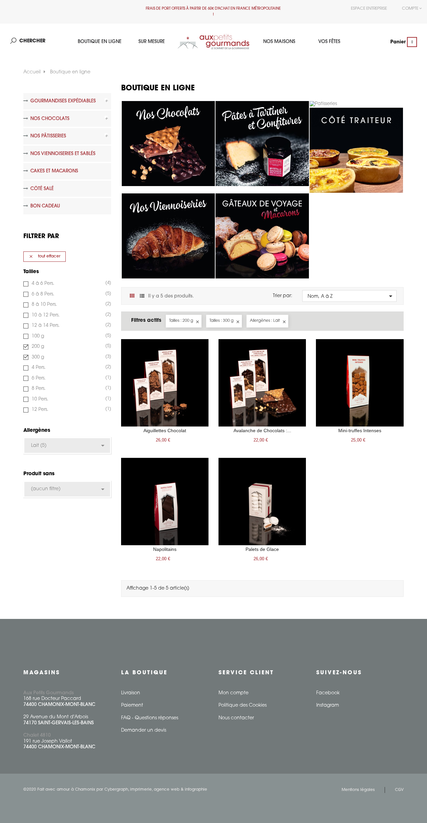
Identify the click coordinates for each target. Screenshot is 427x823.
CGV (399, 790)
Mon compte (234, 693)
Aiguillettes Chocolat (164, 430)
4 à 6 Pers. (70, 283)
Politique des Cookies (243, 705)
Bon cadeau (45, 206)
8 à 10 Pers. (70, 304)
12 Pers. (70, 409)
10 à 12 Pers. (70, 315)
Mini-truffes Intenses (359, 430)
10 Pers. (70, 399)
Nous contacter (236, 718)
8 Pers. (70, 388)
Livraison (130, 693)
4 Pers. (70, 367)
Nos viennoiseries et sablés (62, 153)
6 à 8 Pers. (70, 294)
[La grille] (132, 296)
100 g (70, 336)
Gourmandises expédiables (63, 101)
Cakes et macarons (54, 171)
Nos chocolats (49, 118)
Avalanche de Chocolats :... (262, 430)
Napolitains (164, 549)
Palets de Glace (262, 549)
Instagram (327, 705)
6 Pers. (70, 378)
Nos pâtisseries (48, 136)
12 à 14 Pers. (70, 325)
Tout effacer (44, 256)
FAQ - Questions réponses (149, 718)
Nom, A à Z (351, 296)
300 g (70, 357)
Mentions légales (358, 790)
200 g (70, 346)
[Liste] (142, 296)
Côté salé (42, 188)
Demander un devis (143, 730)
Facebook (328, 693)
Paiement (132, 705)
